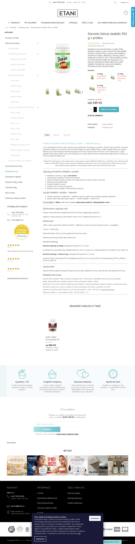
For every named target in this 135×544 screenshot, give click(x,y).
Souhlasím (95, 518)
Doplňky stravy (11, 171)
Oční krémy (15, 81)
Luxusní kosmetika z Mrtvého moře (21, 107)
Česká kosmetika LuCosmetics (19, 161)
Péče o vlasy (15, 113)
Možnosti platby (74, 493)
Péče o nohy (15, 129)
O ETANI (40, 493)
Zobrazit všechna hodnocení (17, 278)
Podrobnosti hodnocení (96, 46)
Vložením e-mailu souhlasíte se (57, 434)
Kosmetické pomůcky (13, 166)
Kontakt (40, 513)
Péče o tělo (15, 139)
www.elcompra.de (107, 289)
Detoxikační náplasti (13, 177)
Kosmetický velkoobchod (47, 498)
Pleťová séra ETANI (18, 65)
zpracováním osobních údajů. (67, 434)
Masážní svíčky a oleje (13, 182)
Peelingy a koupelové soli (20, 145)
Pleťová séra (15, 91)
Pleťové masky (16, 97)
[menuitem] (14, 22)
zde (79, 533)
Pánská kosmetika (17, 118)
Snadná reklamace (75, 503)
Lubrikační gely (11, 187)
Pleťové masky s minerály (20, 150)
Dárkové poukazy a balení (15, 198)
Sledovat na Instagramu (67, 450)
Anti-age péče (13, 49)
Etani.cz (22, 540)
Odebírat (47, 429)
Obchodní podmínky (45, 503)
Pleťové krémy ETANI (18, 59)
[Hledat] (115, 2)
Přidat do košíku (109, 109)
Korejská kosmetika (15, 75)
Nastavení (40, 539)
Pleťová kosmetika (12, 43)
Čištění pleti (15, 102)
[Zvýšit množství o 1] (95, 108)
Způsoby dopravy (75, 498)
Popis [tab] (47, 135)
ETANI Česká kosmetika (17, 54)
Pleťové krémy (16, 86)
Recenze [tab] (67, 135)
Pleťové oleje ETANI (18, 70)
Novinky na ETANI (12, 38)
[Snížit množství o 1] (95, 111)
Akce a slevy (10, 193)
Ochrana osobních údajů (47, 508)
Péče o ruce (15, 123)
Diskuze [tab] (56, 135)
